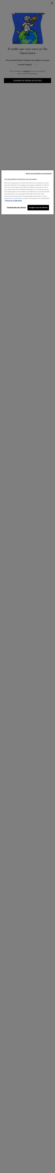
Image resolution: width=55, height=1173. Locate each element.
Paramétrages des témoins (16, 207)
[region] (27, 192)
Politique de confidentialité (13, 200)
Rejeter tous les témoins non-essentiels (39, 173)
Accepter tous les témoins (38, 207)
